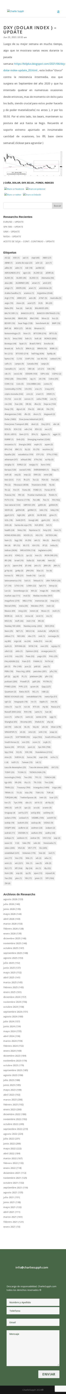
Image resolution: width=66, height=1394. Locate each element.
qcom (34, 686)
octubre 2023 (10, 1065)
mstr (31, 621)
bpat (23, 343)
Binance (39, 328)
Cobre (53, 378)
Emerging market (39, 439)
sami (38, 711)
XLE (8, 868)
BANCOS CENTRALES (48, 313)
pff (7, 676)
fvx (36, 500)
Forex (39, 183)
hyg (18, 540)
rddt (45, 691)
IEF (17, 545)
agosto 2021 (10, 1192)
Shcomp (26, 721)
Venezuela (49, 843)
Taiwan (27, 762)
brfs (19, 348)
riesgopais (21, 701)
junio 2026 (9, 909)
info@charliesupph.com (32, 1267)
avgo (9, 303)
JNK (57, 565)
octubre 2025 (10, 948)
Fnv (16, 490)
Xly (47, 868)
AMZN (21, 288)
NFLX (30, 631)
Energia (25, 444)
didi (40, 409)
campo (19, 363)
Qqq (46, 686)
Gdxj (54, 510)
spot (31, 747)
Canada (32, 363)
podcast (11, 681)
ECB (8, 429)
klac (40, 570)
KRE (19, 575)
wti (19, 863)
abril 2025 (8, 977)
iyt (7, 565)
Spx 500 (44, 747)
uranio (47, 807)
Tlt (37, 782)
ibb (46, 540)
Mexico (10, 611)
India (54, 545)
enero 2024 (9, 1050)
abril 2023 (8, 1094)
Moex (45, 611)
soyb (46, 742)
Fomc (26, 490)
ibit (7, 545)
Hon (57, 530)
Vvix (42, 853)
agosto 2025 (10, 957)
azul (31, 303)
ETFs (52, 454)
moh (56, 611)
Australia (55, 298)
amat (36, 283)
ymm (38, 878)
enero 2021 (9, 1226)
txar (54, 797)
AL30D (21, 278)
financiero (39, 484)
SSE (28, 752)
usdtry (50, 833)
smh (43, 732)
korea (9, 575)
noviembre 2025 (12, 943)
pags (41, 656)
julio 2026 (8, 904)
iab (37, 540)
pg (16, 676)
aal (25, 257)
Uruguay (10, 812)
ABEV (47, 257)
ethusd (26, 459)
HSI (39, 535)
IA (28, 540)
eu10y (49, 459)
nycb (8, 646)
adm (18, 268)
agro (26, 272)
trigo (56, 787)
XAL (29, 863)
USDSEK (23, 833)
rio (33, 701)
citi (42, 378)
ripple (44, 701)
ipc (29, 555)
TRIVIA (9, 792)
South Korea (12, 742)
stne (8, 757)
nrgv (17, 641)
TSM (40, 792)
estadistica (25, 454)
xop (19, 873)
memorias (41, 600)
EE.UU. (30, 183)
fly (51, 484)
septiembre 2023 (12, 1070)
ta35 (15, 762)
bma (17, 338)
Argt (9, 298)
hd (49, 525)
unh (18, 807)
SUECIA (19, 757)
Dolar (16, 183)
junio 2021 (9, 1202)
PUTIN (47, 681)
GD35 (9, 510)
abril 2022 (8, 1153)
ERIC (18, 449)
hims (22, 530)
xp (28, 873)
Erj (27, 449)
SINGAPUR (11, 732)
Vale (26, 843)
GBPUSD (29, 505)
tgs (8, 782)
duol (34, 424)
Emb (21, 439)
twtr (43, 797)
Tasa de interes (38, 767)
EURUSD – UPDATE (13, 221)
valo (36, 843)
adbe (8, 268)
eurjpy (33, 464)
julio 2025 (8, 962)
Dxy (24, 183)
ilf (45, 545)
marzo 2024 (9, 1040)
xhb (48, 863)
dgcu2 (20, 409)
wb (38, 858)
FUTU (9, 500)
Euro (45, 464)
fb (27, 479)
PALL (53, 656)
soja (37, 737)
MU (41, 621)
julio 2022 (8, 1138)
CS (8, 399)
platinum (36, 676)
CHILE (9, 378)
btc (9, 353)
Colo (20, 384)
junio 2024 (9, 1026)
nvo (48, 641)
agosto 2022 (10, 1133)
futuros (23, 500)
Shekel (39, 721)
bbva (45, 318)
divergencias (13, 414)
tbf (55, 767)
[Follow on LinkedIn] (22, 1275)
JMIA (47, 565)
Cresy (49, 389)
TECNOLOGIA (37, 772)
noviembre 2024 (12, 1001)
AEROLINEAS (12, 272)
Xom (9, 873)
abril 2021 (8, 1211)
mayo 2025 (9, 972)
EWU (37, 474)
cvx (8, 404)
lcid (27, 580)
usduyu (9, 838)
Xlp (29, 868)
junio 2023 (9, 1085)
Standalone (43, 752)
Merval (10, 606)
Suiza (31, 757)
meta (23, 606)
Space (9, 747)
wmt (8, 863)
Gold (20, 520)
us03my (48, 812)
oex (44, 646)
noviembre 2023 (12, 1060)
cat (22, 368)
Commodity (13, 389)
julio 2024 (8, 1021)
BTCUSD (22, 353)
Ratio (24, 691)
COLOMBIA (34, 384)
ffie (8, 484)
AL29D (38, 272)
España (10, 454)
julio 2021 (8, 1197)
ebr (56, 424)
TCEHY (9, 772)
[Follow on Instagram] (15, 1275)
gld (31, 515)
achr (39, 262)
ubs (28, 802)
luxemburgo (21, 590)
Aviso (20, 303)
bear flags (25, 323)
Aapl (36, 257)
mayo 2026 (9, 913)
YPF (49, 878)
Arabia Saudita (13, 293)
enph (38, 444)
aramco (29, 293)
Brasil (35, 343)
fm (7, 490)
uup (57, 838)
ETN (38, 459)
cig (33, 378)
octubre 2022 (10, 1124)
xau (39, 863)
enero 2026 (9, 933)
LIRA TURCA (53, 580)
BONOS (51, 338)
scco (8, 717)
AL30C (9, 278)
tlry (27, 782)
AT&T (43, 298)
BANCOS (27, 313)
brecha (48, 343)
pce (28, 666)
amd (47, 283)
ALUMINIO (22, 283)
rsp (18, 706)
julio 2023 (8, 1080)
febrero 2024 (10, 1045)
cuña (8, 183)
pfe (53, 671)
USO (47, 838)
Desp (9, 409)
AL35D (33, 278)
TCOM (22, 772)
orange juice (48, 651)
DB (28, 404)
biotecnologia (12, 333)
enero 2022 (9, 1167)
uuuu (8, 843)
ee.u (48, 429)
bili (28, 328)
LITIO (19, 585)
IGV (35, 545)
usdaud (24, 817)
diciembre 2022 (11, 1114)
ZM (7, 883)
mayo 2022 (9, 1148)
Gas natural (12, 505)
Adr (29, 268)
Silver (56, 727)
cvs (53, 399)
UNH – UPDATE (11, 231)
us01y (23, 812)
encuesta (10, 444)
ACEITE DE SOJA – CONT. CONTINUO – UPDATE (29, 241)
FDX (45, 479)
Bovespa (10, 343)
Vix (43, 848)
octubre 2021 (10, 1182)
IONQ (19, 555)
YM (28, 878)
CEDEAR (31, 373)
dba (37, 404)
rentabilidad (34, 696)
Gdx (43, 510)
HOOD (28, 535)
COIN (9, 384)
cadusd (55, 358)
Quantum (10, 691)
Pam (26, 661)
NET (19, 631)
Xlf (18, 868)
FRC (21, 495)
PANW (37, 661)
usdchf (51, 817)
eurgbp (9, 464)
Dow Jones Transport (16, 424)
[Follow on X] (9, 1275)
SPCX (21, 747)
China (22, 378)
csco (17, 399)
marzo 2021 (9, 1216)
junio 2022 (9, 1143)
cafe (8, 363)
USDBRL (38, 817)
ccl (41, 368)
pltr (48, 676)
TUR (50, 792)
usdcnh (23, 822)
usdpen (50, 827)
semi (29, 717)
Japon (17, 565)
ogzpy (55, 646)
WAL (29, 858)
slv (22, 732)
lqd (42, 585)
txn (8, 802)
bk (7, 338)
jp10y (8, 570)
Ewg (55, 469)
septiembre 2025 (12, 953)
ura (37, 807)
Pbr (17, 666)
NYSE (33, 646)
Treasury (23, 787)
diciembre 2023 (11, 1055)
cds (8, 373)
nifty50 (53, 631)
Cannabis (10, 368)
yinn (18, 878)
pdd (37, 666)
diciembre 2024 (11, 996)
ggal (9, 515)
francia (10, 495)
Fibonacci (21, 484)
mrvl (39, 616)
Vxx (18, 858)
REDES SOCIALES (14, 696)
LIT (8, 585)
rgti (8, 701)
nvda (38, 641)
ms (49, 616)
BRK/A (30, 348)
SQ (19, 752)
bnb (28, 338)
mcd (26, 595)
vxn (8, 858)
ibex (56, 540)
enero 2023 (9, 1109)
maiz (55, 590)
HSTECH (51, 535)
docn (37, 414)
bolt (38, 338)
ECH (17, 429)
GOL (9, 520)
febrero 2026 (10, 928)
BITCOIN (40, 333)
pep (47, 666)
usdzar (35, 838)
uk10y (49, 802)
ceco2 (18, 373)
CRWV (51, 394)
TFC (38, 777)
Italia (30, 560)
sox (25, 742)
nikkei (9, 636)
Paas (30, 656)
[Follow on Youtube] (28, 1275)
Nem (9, 631)
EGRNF (9, 439)
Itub (41, 560)
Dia (31, 409)
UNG (8, 807)
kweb (31, 575)
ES (36, 449)
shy (50, 721)
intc (8, 555)
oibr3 (8, 651)
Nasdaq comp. (33, 626)
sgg (53, 717)
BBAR (22, 318)
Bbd (34, 318)
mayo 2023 (9, 1089)
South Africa (53, 737)
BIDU (18, 328)
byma (9, 358)
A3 (7, 257)
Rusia (55, 706)
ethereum (11, 459)
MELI (27, 600)
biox (27, 333)
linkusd (38, 580)
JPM (30, 570)
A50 (16, 257)
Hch (39, 525)
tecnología (13, 777)
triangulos (41, 787)
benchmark (42, 323)
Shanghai (11, 721)
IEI (26, 545)
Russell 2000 (13, 711)
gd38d (32, 510)
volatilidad (12, 853)
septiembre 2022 (12, 1128)
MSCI (8, 621)
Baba (9, 308)
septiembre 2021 (12, 1187)
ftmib (53, 495)
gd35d (20, 510)
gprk (45, 520)
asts (32, 298)
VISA (21, 848)
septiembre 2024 (12, 1011)
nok (42, 636)
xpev (38, 873)
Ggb (21, 515)
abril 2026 (8, 918)
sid (8, 727)
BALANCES (41, 308)
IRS (8, 560)
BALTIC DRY (11, 313)
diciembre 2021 (11, 1172)
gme (53, 515)
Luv (8, 590)
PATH (49, 661)
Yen (8, 878)
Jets (37, 565)
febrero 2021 (10, 1221)
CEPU (45, 373)
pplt (36, 681)
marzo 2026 (9, 923)
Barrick (10, 318)
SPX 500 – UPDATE (13, 226)
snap (53, 732)
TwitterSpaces (28, 797)
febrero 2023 (10, 1104)
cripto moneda (14, 394)
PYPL (23, 686)
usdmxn (36, 827)
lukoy (53, 585)
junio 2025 (9, 967)
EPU (8, 449)
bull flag (38, 353)
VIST (32, 848)
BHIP (56, 323)
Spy (9, 752)
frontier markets (37, 495)
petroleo (40, 671)
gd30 (42, 505)
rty (45, 706)
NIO (21, 636)
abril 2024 (8, 1036)
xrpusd (50, 873)
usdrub (10, 833)
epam (49, 444)
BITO (53, 333)
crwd (39, 394)
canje (45, 363)
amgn (9, 288)
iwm (51, 560)
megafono (12, 600)
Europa (10, 469)
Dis (50, 409)
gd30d (53, 505)
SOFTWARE (23, 737)
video (10, 848)
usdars (10, 817)
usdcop (36, 822)
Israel (19, 560)
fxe (46, 500)
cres (38, 389)
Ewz (9, 479)
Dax (19, 404)
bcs (55, 318)
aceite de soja (24, 262)
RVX (28, 711)
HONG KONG (13, 535)
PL (24, 676)
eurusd (25, 469)
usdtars (36, 833)
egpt (56, 434)
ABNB (8, 262)
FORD (37, 490)
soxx (36, 742)
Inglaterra (45, 550)
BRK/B (42, 348)
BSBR (53, 348)
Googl (33, 520)
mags (44, 590)
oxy (19, 656)
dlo (27, 414)
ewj (18, 474)
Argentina (45, 293)
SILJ (36, 727)
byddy (51, 353)
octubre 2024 (10, 1006)
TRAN (9, 787)
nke (31, 636)
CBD (31, 368)
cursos (28, 399)
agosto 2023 (10, 1075)
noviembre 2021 (12, 1177)
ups (27, 807)
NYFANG (20, 646)
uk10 (38, 802)
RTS (36, 706)
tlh (18, 782)
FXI (56, 500)
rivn (54, 701)
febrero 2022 (10, 1163)
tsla (28, 792)
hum (8, 540)
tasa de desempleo (15, 767)
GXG (8, 525)
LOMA (31, 585)
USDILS (48, 822)
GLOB (41, 515)
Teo (28, 777)
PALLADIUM (12, 661)
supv (43, 757)
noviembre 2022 (12, 1119)
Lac (42, 575)
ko (49, 570)
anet (32, 288)
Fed (55, 479)
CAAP (29, 358)
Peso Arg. (23, 671)
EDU (38, 429)
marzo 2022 (9, 1158)
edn (28, 429)
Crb (28, 389)
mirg (22, 611)
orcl (8, 656)
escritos (48, 449)
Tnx (49, 782)
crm (29, 394)
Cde (51, 368)
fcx (36, 479)
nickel (42, 631)
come (48, 384)
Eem (24, 434)
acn (49, 262)
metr (50, 606)
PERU (9, 671)
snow (8, 737)
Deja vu (50, 404)
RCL (36, 691)
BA (49, 303)
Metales (37, 606)
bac (19, 308)
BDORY (10, 323)
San (48, 711)
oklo (19, 651)
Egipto (45, 434)
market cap (12, 595)
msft (19, 621)
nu (27, 641)
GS (55, 520)
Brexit (9, 348)
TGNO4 (49, 777)
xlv (38, 868)
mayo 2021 (9, 1207)
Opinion (32, 651)
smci (32, 732)
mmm (34, 611)
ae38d (40, 268)
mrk (19, 616)
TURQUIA (11, 797)
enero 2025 (9, 992)
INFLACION (27, 550)
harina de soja (23, 525)
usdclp (9, 822)
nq (8, 641)
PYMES (10, 686)
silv (45, 727)
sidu (17, 727)
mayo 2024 (9, 1031)
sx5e (54, 757)
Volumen (29, 853)
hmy (47, 530)
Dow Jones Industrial (31, 419)
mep (54, 600)
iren (38, 555)
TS (19, 792)
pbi (7, 666)
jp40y (19, 570)
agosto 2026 (10, 899)
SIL (27, 727)
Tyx (18, 802)
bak (29, 308)
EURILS (21, 464)
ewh (8, 474)
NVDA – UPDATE (12, 236)
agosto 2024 (10, 1016)
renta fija (51, 696)
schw (18, 717)
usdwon (22, 838)
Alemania (47, 278)
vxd (52, 853)
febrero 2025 (10, 987)
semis (41, 717)
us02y (35, 812)
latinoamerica (13, 580)
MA (34, 590)
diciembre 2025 (11, 938)
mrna (29, 616)
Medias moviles (42, 595)
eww (48, 474)
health (9, 530)
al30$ (50, 272)
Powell (24, 681)
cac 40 (42, 358)
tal (38, 762)
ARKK (21, 298)
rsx (27, 706)
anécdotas (45, 288)
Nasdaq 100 (13, 626)
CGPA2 (56, 373)
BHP (8, 328)
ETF (40, 454)
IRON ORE (51, 555)
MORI (8, 616)
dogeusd (49, 414)
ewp (27, 474)
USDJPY (10, 827)
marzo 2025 (9, 982)
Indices (49, 183)
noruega (53, 636)
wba (48, 858)
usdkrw (23, 827)
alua (8, 283)
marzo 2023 (9, 1099)
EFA (35, 434)
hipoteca (34, 530)
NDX (49, 626)
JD (28, 565)
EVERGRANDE (41, 469)
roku (8, 706)
